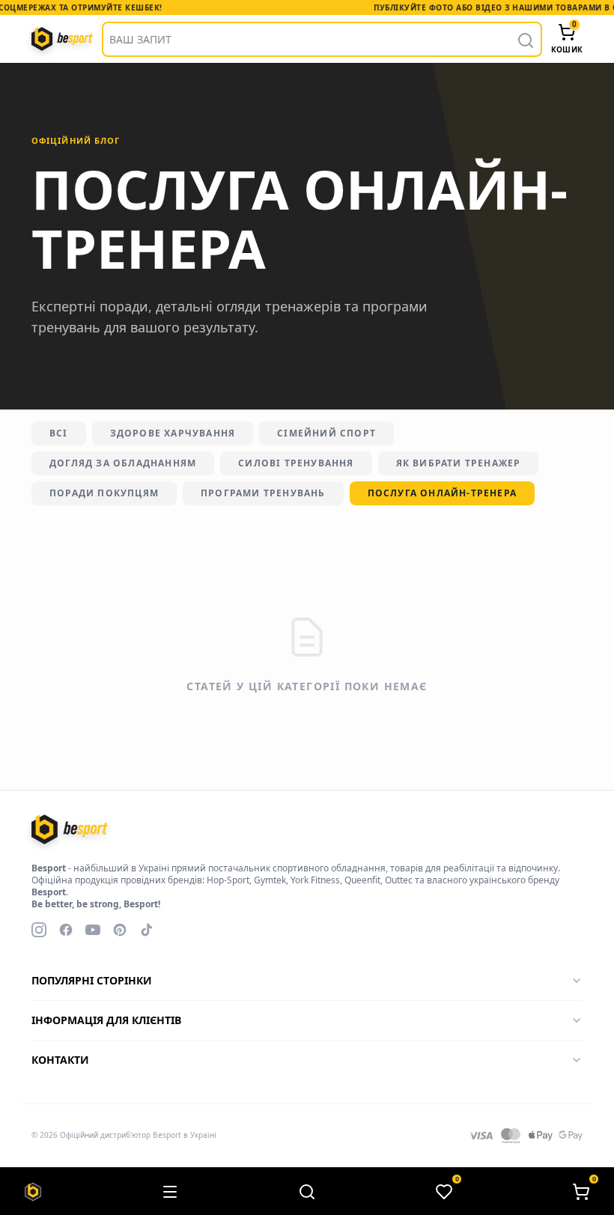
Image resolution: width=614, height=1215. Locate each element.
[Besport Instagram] (38, 929)
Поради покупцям (104, 493)
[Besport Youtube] (92, 929)
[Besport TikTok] (146, 929)
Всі (58, 433)
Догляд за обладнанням (122, 463)
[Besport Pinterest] (119, 929)
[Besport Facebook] (65, 929)
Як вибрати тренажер (458, 463)
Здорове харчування (173, 433)
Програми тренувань (263, 493)
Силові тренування (295, 463)
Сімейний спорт (326, 433)
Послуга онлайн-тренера (442, 493)
